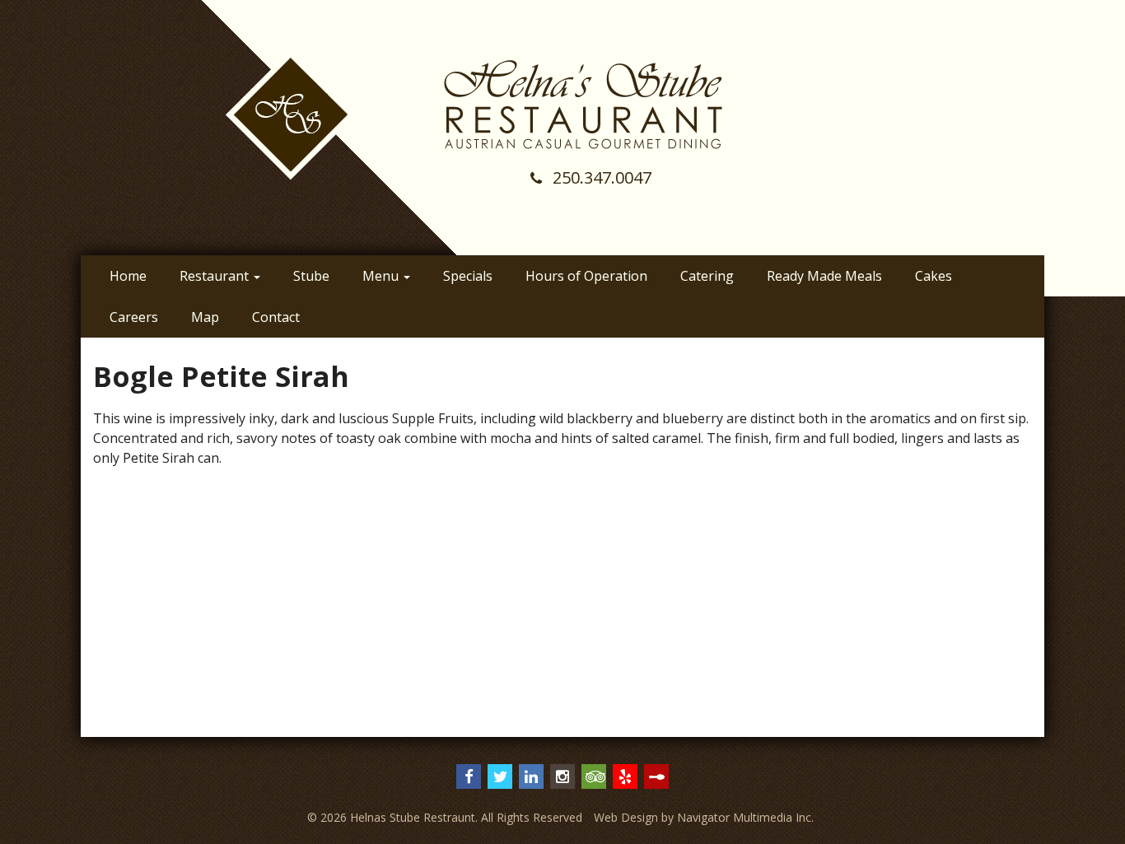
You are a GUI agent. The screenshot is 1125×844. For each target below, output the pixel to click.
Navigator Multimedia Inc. (745, 817)
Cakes (933, 276)
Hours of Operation (586, 276)
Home (128, 276)
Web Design (626, 817)
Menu (382, 276)
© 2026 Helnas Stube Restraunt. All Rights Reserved (444, 817)
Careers (134, 317)
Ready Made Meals (824, 276)
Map (205, 317)
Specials (467, 276)
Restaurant (216, 276)
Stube (311, 276)
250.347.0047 (599, 177)
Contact (276, 317)
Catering (707, 276)
